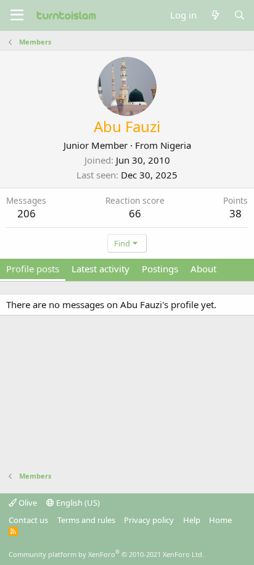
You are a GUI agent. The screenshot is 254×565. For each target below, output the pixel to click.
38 (235, 213)
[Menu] (16, 15)
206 (26, 213)
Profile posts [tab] (32, 268)
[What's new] (215, 15)
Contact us (28, 519)
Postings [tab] (160, 268)
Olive (27, 502)
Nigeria (175, 145)
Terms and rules (86, 519)
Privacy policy (149, 519)
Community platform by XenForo (106, 554)
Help (191, 519)
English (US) (77, 502)
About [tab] (203, 268)
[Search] (239, 15)
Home (220, 519)
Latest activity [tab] (100, 268)
